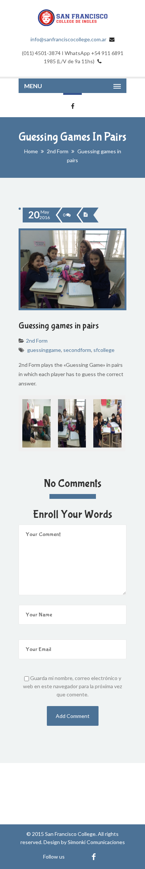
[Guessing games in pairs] (85, 215)
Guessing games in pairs (59, 326)
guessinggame (44, 350)
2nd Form (57, 151)
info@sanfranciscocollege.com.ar (68, 39)
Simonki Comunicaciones (96, 842)
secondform (77, 350)
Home (31, 151)
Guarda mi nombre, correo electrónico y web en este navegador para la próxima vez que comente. (72, 686)
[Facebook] (93, 856)
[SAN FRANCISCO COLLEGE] (72, 17)
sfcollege (104, 350)
